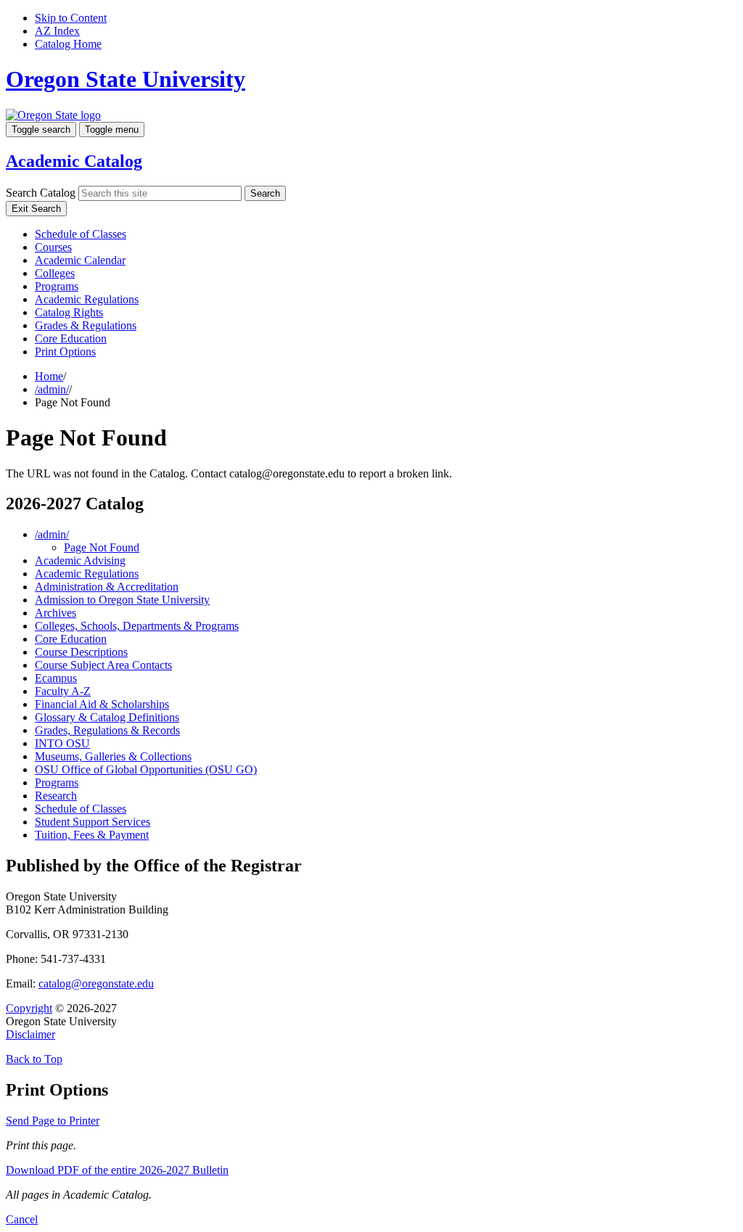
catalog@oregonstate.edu (96, 983)
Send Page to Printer (52, 1120)
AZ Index (57, 31)
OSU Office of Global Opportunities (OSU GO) (146, 769)
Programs (56, 286)
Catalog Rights (69, 312)
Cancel (22, 1219)
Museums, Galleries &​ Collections (113, 756)
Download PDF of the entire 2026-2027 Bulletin (117, 1170)
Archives (55, 613)
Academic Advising (80, 560)
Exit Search (36, 208)
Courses (53, 247)
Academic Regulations (87, 299)
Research (56, 795)
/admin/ (52, 389)
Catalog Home (68, 44)
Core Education (71, 338)
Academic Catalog (74, 161)
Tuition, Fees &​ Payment (92, 835)
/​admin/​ (52, 534)
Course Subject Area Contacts (103, 665)
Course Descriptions (81, 652)
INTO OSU (62, 743)
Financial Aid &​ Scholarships (102, 704)
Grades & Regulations (85, 325)
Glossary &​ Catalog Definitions (107, 717)
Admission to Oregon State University (122, 600)
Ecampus (56, 678)
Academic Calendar (80, 260)
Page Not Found (101, 547)
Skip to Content (71, 18)
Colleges (55, 273)
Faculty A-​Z (63, 691)
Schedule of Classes (80, 234)
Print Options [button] (65, 351)
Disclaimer (30, 1034)
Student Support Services (92, 822)
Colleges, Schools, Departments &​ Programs (137, 626)
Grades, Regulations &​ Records (107, 730)
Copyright (29, 1008)
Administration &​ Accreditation (106, 586)
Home (49, 376)
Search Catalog (40, 192)
